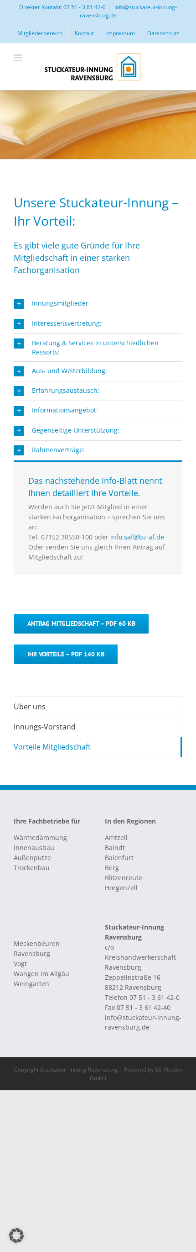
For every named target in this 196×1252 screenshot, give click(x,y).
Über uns (30, 707)
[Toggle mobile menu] (18, 58)
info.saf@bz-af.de (137, 537)
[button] (98, 303)
